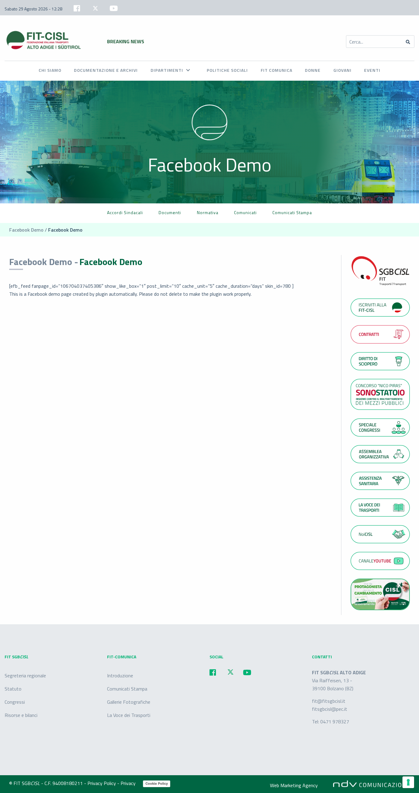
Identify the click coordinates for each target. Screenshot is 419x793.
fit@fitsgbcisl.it (328, 701)
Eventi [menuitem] (372, 70)
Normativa (207, 212)
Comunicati (245, 212)
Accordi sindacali (125, 212)
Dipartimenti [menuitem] (167, 70)
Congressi (15, 702)
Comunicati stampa (292, 212)
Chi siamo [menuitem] (50, 70)
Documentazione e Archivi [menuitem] (106, 70)
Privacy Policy (102, 783)
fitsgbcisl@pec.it (329, 709)
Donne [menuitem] (313, 70)
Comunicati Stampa (127, 688)
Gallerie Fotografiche (128, 702)
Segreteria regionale (25, 675)
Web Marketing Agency (294, 785)
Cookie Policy (156, 783)
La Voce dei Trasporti (128, 715)
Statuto (13, 688)
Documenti (170, 212)
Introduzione (120, 675)
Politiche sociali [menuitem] (227, 70)
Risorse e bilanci (21, 715)
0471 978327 (334, 721)
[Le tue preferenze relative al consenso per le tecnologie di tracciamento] (408, 782)
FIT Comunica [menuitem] (276, 70)
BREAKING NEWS (125, 41)
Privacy (129, 783)
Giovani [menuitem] (342, 70)
